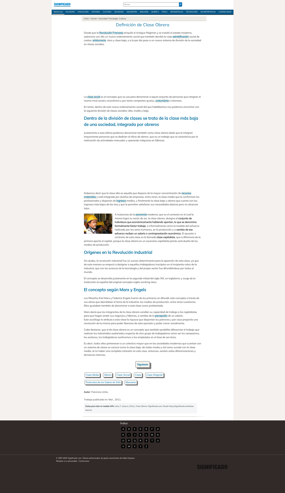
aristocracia (99, 40)
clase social (93, 96)
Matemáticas (176, 12)
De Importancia (208, 12)
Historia (96, 12)
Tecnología (192, 12)
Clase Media (92, 375)
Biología (144, 12)
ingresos (121, 200)
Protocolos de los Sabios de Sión (103, 382)
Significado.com (62, 4)
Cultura (107, 12)
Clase (138, 375)
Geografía (132, 12)
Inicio (86, 18)
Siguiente (142, 364)
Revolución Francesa (111, 32)
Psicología (83, 12)
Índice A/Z (58, 12)
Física (164, 12)
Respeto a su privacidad (66, 461)
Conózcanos (225, 12)
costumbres (162, 100)
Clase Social (123, 375)
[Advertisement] (142, 70)
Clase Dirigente (154, 375)
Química (155, 12)
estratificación (181, 36)
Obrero (107, 375)
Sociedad (119, 12)
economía (141, 214)
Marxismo (131, 382)
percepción (161, 315)
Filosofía (70, 12)
